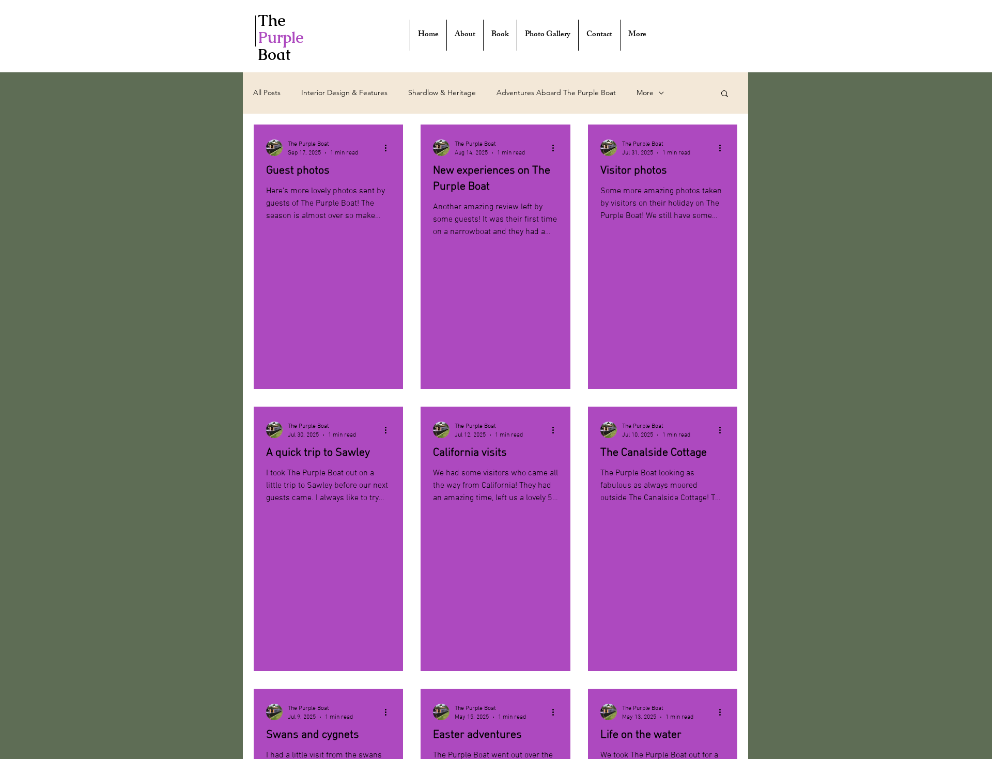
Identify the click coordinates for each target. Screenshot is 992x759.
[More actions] (389, 148)
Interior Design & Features (344, 92)
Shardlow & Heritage (442, 92)
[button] (725, 94)
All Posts (267, 92)
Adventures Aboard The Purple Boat (556, 92)
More (645, 92)
